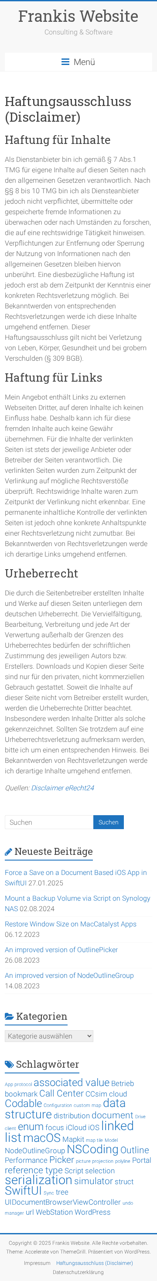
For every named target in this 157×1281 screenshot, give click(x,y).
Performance (26, 1160)
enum (31, 1126)
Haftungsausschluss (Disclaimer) (94, 1263)
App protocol (18, 1084)
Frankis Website (78, 15)
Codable (23, 1103)
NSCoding (93, 1149)
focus (54, 1127)
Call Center (61, 1093)
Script (74, 1170)
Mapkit (73, 1139)
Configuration (58, 1105)
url (30, 1212)
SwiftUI (23, 1191)
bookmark (21, 1094)
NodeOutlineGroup (35, 1150)
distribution (72, 1115)
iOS (93, 1127)
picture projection (94, 1161)
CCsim (96, 1094)
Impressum (37, 1263)
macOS (42, 1138)
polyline (122, 1161)
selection (100, 1170)
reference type (34, 1170)
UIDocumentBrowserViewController (63, 1202)
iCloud (76, 1127)
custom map (87, 1105)
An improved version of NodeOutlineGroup (69, 975)
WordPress (93, 1212)
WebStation (54, 1212)
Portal (141, 1160)
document (112, 1115)
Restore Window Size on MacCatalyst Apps (71, 924)
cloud (118, 1094)
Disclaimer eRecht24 (62, 788)
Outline (134, 1150)
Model (111, 1140)
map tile (94, 1140)
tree (62, 1192)
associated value (71, 1082)
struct (124, 1181)
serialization (38, 1179)
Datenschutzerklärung (78, 1272)
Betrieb (122, 1083)
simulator (93, 1181)
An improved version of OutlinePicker (61, 950)
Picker (61, 1160)
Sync (49, 1193)
